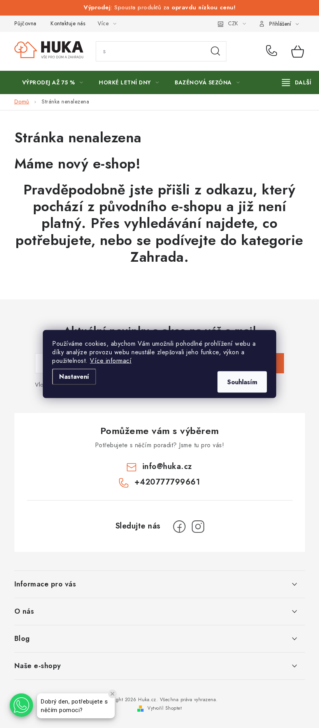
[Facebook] (179, 526)
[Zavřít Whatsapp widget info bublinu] (112, 694)
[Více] (296, 82)
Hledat (215, 51)
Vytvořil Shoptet (164, 708)
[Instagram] (198, 526)
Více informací (110, 360)
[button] (21, 705)
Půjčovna (25, 23)
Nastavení (74, 376)
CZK (233, 23)
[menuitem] (52, 82)
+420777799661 (273, 51)
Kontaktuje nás (68, 23)
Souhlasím (242, 382)
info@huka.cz (167, 466)
